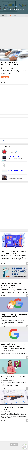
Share (3, 82)
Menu (4, 15)
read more (5, 77)
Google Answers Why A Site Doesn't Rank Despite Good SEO (14, 316)
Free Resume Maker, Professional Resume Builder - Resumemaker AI (17, 171)
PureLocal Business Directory (15, 156)
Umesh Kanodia (12, 151)
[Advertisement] (14, 33)
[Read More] (27, 263)
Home (9, 15)
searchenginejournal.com (8, 318)
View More (14, 444)
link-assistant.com (7, 411)
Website (5, 140)
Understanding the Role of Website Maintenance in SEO (14, 252)
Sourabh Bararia (12, 177)
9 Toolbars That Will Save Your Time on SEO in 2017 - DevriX (12, 64)
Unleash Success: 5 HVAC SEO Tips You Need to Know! (13, 284)
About (15, 15)
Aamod (9, 164)
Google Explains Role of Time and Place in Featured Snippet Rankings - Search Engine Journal (13, 346)
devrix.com (5, 67)
